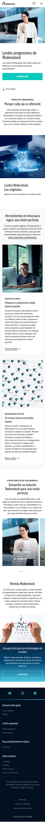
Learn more (22, 674)
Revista (5, 714)
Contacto (5, 765)
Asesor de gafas (7, 710)
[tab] (19, 571)
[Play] (22, 156)
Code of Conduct (8, 769)
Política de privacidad (22, 804)
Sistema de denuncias (10, 772)
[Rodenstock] (8, 4)
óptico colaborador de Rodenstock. (22, 237)
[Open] (34, 3)
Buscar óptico (11, 458)
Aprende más (22, 76)
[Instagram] (22, 694)
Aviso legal (22, 799)
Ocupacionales (7, 732)
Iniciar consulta (11, 348)
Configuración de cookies (22, 808)
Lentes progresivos (9, 729)
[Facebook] (9, 694)
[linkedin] (35, 694)
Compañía (6, 747)
